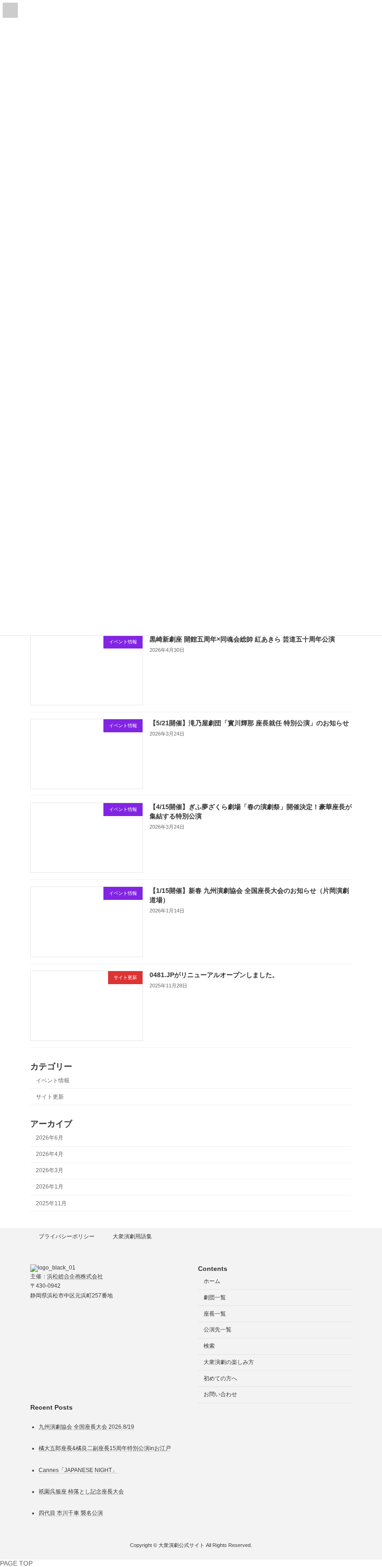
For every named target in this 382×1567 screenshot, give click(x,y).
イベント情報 (52, 1080)
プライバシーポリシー (67, 1236)
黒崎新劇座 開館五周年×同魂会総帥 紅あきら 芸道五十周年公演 (242, 639)
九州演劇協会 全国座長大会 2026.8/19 (86, 1427)
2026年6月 (49, 1138)
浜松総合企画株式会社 (75, 1276)
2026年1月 (49, 1187)
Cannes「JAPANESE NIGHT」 (78, 1470)
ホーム (212, 1281)
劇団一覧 (215, 1297)
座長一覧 (215, 1313)
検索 (209, 1346)
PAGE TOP (16, 1563)
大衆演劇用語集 (132, 1236)
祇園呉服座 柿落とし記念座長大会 (81, 1491)
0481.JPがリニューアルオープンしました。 (214, 975)
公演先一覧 (218, 1330)
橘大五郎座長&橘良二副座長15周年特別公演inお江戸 (105, 1448)
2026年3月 (49, 1171)
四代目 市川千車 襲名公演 (71, 1513)
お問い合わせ (220, 1394)
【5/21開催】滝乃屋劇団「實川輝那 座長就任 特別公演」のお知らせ (249, 723)
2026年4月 (49, 1154)
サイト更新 (50, 1097)
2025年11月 (51, 1203)
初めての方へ (220, 1378)
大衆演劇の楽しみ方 (229, 1362)
